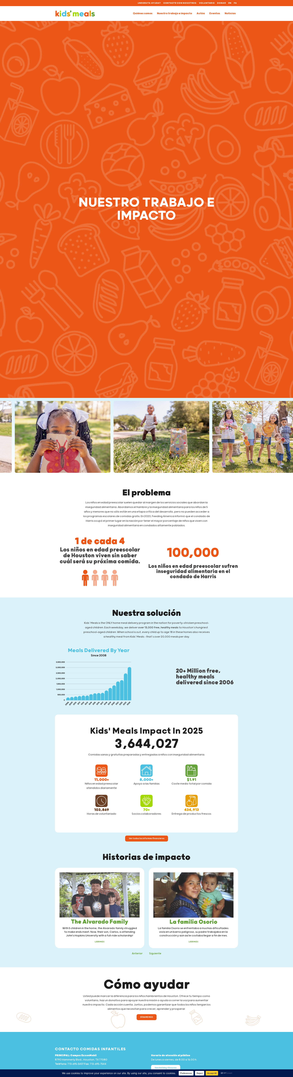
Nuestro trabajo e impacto (174, 13)
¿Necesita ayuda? (149, 3)
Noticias (230, 13)
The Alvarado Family (99, 921)
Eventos (214, 13)
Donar (221, 3)
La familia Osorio (193, 922)
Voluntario (207, 3)
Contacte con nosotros (179, 3)
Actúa (201, 13)
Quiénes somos (142, 13)
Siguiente (155, 953)
